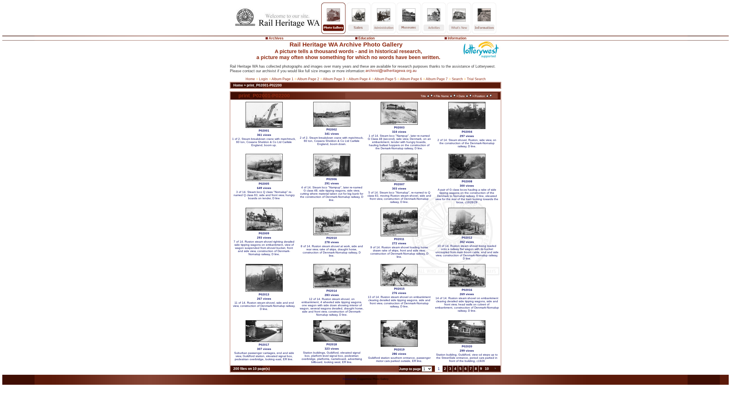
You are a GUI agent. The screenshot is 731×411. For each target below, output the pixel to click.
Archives (276, 38)
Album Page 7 (437, 79)
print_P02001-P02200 (264, 85)
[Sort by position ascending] (487, 96)
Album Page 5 (385, 79)
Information (457, 38)
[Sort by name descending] (454, 96)
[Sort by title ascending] (428, 96)
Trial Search (476, 79)
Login (263, 79)
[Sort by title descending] (431, 96)
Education (366, 38)
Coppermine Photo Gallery (373, 379)
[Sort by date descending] (470, 96)
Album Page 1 (283, 79)
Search (457, 79)
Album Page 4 (360, 79)
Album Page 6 (411, 79)
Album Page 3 (334, 79)
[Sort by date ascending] (467, 96)
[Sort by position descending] (490, 96)
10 (487, 369)
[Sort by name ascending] (451, 96)
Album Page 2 (308, 79)
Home (250, 79)
